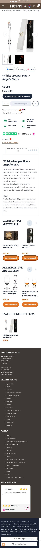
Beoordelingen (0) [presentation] (22, 149)
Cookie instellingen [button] (19, 539)
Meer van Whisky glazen (10, 143)
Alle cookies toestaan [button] (19, 544)
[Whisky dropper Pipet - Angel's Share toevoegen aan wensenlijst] (35, 103)
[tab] (11, 150)
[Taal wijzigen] (29, 6)
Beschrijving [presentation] (11, 148)
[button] (3, 6)
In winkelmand (11, 258)
